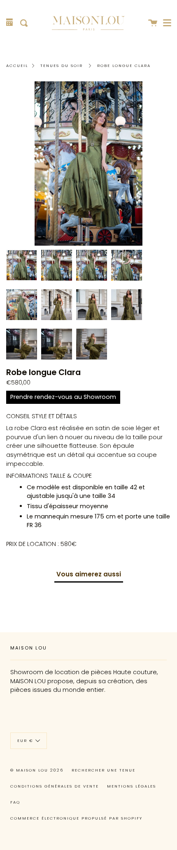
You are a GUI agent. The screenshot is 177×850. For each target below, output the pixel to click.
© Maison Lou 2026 (36, 770)
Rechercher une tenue (103, 770)
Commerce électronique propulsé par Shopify (76, 818)
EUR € (25, 740)
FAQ (15, 802)
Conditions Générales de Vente (54, 786)
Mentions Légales (131, 786)
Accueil (17, 65)
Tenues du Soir (61, 65)
